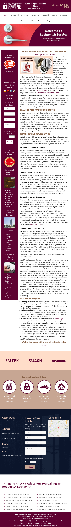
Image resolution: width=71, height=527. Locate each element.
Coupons (54, 15)
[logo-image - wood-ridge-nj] (58, 428)
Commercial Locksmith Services (9, 212)
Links (49, 523)
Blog (48, 21)
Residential (45, 15)
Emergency (24, 15)
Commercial (15, 15)
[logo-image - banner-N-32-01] (35, 35)
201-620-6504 (64, 6)
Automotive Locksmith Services (9, 257)
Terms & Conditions (26, 523)
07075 (44, 345)
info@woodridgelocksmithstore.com (12, 455)
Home (6, 15)
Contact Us (63, 15)
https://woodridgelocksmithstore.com (42, 516)
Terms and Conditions (28, 21)
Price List (41, 21)
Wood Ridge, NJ (39, 55)
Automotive (35, 15)
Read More (9, 401)
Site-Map (43, 523)
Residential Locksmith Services (9, 172)
